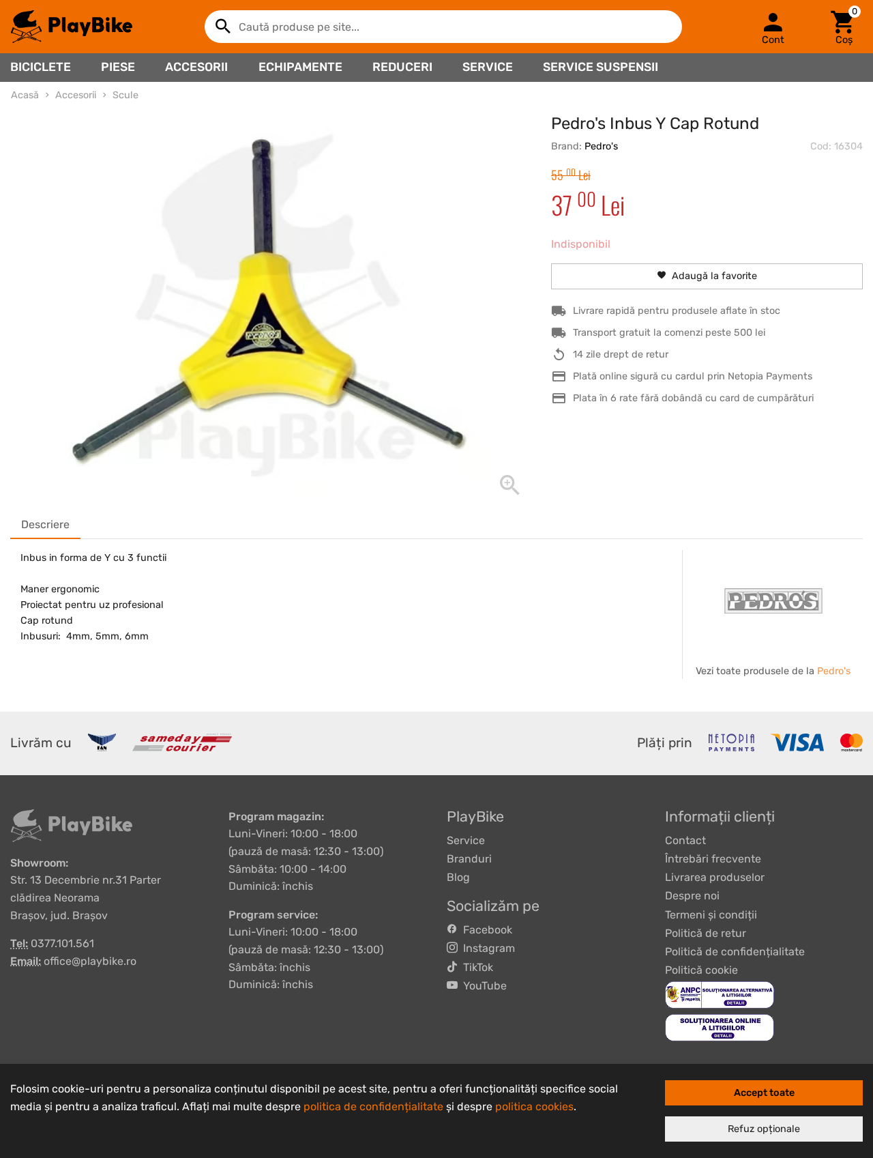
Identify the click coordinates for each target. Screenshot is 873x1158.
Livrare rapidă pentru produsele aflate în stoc (676, 311)
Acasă (25, 95)
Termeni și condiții (711, 914)
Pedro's (601, 146)
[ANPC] (719, 994)
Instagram (486, 948)
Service (487, 67)
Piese (118, 67)
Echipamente (300, 67)
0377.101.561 (62, 943)
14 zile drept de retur (620, 354)
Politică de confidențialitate (735, 951)
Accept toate (764, 1093)
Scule (125, 95)
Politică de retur (705, 933)
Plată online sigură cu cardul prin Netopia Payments (692, 376)
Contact (685, 840)
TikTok (475, 967)
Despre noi (692, 895)
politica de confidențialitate (373, 1106)
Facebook (485, 929)
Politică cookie (701, 970)
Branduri (469, 858)
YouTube (482, 985)
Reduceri (402, 67)
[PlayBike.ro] (71, 26)
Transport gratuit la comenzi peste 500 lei (669, 332)
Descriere (45, 524)
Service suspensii (600, 67)
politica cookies (534, 1106)
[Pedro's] (773, 601)
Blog (458, 877)
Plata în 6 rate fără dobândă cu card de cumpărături (693, 398)
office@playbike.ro (90, 961)
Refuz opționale (764, 1129)
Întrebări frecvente (713, 858)
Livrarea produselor (715, 877)
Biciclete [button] (40, 67)
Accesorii (196, 67)
